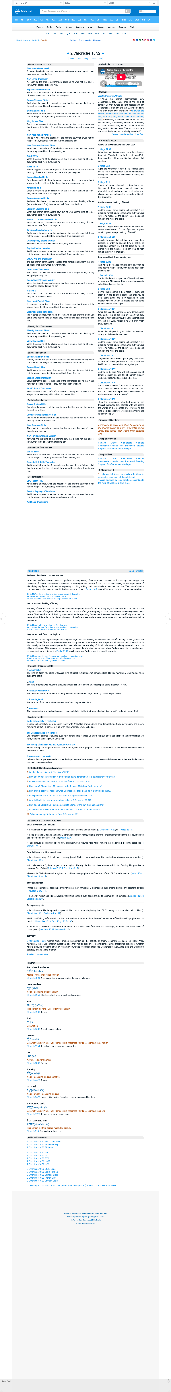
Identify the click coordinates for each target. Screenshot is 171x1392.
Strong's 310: (33, 1131)
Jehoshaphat (35, 670)
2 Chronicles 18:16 (107, 382)
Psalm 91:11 (62, 651)
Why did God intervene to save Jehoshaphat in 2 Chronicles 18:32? (60, 800)
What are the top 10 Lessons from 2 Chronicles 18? (54, 814)
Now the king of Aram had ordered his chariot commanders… (53, 627)
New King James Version (39, 135)
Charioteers (126, 442)
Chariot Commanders (39, 690)
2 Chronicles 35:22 (107, 237)
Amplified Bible (34, 188)
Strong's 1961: (34, 1046)
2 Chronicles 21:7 (70, 868)
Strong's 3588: (34, 1029)
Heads (115, 445)
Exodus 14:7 (91, 589)
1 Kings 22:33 (104, 262)
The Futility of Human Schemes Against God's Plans (51, 744)
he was (132, 113)
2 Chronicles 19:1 (106, 328)
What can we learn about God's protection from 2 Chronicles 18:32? (60, 781)
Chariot (114, 442)
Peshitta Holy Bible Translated (41, 462)
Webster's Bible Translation (40, 312)
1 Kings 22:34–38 (63, 921)
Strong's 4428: (34, 1080)
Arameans (33, 708)
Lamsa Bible (33, 451)
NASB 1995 (32, 156)
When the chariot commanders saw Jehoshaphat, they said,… (53, 594)
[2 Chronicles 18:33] (167, 625)
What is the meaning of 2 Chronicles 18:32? (49, 772)
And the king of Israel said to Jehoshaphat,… (47, 625)
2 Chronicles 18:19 (107, 369)
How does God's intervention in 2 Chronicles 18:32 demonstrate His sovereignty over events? (72, 777)
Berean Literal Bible (36, 110)
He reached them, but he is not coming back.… (47, 596)
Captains (102, 442)
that (125, 113)
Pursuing (140, 445)
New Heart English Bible (38, 301)
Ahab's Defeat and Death (110, 96)
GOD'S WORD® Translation (39, 259)
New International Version (39, 68)
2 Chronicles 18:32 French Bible (42, 1178)
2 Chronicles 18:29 (107, 339)
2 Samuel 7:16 (54, 868)
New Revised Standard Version (41, 436)
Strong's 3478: (34, 1097)
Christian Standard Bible (38, 209)
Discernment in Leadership (39, 756)
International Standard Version (41, 280)
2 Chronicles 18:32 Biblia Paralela (42, 1172)
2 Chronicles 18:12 (107, 399)
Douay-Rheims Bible (36, 404)
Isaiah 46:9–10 (62, 929)
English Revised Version (38, 248)
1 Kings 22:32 (104, 149)
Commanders (104, 445)
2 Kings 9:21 (104, 182)
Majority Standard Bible (38, 330)
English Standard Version (38, 89)
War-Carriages (124, 448)
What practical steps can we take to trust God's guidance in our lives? (61, 795)
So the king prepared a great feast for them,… (46, 660)
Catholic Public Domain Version (41, 414)
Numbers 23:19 (47, 929)
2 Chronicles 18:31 (107, 309)
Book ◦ (132, 571)
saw (121, 113)
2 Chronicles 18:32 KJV (38, 1164)
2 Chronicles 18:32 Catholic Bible (42, 1180)
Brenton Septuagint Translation (41, 491)
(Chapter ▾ (38, 64)
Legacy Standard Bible (37, 177)
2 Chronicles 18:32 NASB (38, 1161)
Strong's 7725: (34, 1114)
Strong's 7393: (34, 978)
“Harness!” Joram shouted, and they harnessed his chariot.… (52, 599)
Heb (100, 59)
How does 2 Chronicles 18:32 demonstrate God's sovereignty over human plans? (66, 805)
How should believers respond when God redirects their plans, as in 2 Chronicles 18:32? (70, 791)
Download (139, 134)
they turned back (121, 116)
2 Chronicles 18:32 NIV (37, 1152)
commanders (112, 113)
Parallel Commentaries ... (38, 954)
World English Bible (36, 341)
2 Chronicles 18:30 (106, 829)
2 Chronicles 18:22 (107, 355)
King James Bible (35, 121)
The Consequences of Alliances (42, 733)
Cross (78, 59)
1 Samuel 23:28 (105, 275)
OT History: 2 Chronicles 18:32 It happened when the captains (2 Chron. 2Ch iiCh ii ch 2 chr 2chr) (71, 1185)
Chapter (139, 571)
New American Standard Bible (41, 145)
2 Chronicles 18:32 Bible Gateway (42, 1144)
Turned (114, 448)
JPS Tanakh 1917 (35, 481)
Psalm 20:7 (65, 837)
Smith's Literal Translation (39, 388)
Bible (18, 40)
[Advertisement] (85, 550)
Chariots (140, 442)
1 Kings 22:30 (104, 207)
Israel (121, 445)
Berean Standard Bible (37, 100)
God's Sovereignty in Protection (41, 721)
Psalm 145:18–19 (52, 913)
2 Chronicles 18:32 (36, 941)
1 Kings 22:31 (104, 223)
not (138, 113)
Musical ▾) (121, 64)
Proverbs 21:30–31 (37, 891)
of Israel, (107, 116)
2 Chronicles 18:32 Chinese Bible (42, 1175)
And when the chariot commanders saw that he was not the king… (55, 656)
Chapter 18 (35, 40)
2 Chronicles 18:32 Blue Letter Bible (44, 1141)
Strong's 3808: (34, 1063)
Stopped (102, 448)
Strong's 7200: (34, 1012)
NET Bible (31, 290)
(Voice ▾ (113, 64)
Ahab (31, 682)
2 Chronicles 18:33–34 (44, 921)
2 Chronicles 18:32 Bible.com (40, 1147)
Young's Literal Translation (39, 378)
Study (85, 59)
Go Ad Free (6, 1381)
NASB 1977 (32, 166)
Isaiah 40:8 (136, 873)
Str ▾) (49, 64)
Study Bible (33, 571)
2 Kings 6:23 (104, 289)
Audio (71, 59)
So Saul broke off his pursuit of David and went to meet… (51, 658)
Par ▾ (45, 64)
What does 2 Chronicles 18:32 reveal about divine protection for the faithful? (64, 809)
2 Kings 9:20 (104, 166)
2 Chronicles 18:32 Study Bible (41, 1169)
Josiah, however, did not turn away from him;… (48, 630)
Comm (93, 59)
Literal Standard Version (38, 356)
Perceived (130, 445)
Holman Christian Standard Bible (42, 219)
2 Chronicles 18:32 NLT (37, 1155)
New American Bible (36, 425)
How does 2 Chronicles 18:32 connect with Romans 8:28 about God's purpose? (65, 786)
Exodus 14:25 (135, 896)
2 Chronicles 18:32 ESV (38, 1158)
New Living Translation (37, 79)
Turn (109, 448)
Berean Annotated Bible (38, 198)
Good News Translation (38, 269)
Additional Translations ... (38, 502)
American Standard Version (39, 230)
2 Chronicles (25, 40)
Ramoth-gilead (36, 699)
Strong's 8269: (34, 995)
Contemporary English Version (41, 240)
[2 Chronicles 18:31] (3, 625)
